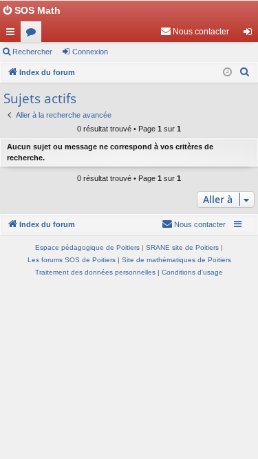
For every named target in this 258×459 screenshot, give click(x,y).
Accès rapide (13, 34)
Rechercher (32, 51)
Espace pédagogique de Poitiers (87, 247)
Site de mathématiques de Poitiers (176, 260)
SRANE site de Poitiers (182, 247)
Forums (33, 34)
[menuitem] (194, 31)
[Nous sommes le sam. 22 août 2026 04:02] (227, 73)
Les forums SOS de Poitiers (72, 260)
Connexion (90, 51)
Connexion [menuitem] (250, 34)
